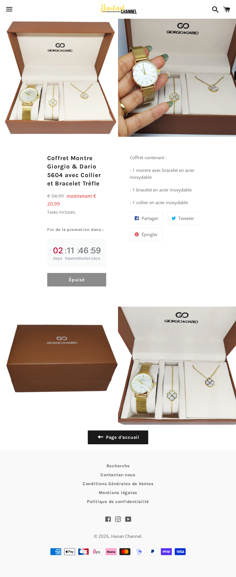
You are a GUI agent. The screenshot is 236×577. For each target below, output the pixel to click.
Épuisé (77, 279)
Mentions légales (118, 492)
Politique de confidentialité (118, 501)
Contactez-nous (118, 474)
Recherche (118, 465)
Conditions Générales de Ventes (118, 483)
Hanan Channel (126, 536)
